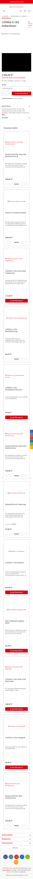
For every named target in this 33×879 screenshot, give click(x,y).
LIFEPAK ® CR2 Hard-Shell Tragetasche (15, 272)
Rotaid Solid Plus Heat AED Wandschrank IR (15, 155)
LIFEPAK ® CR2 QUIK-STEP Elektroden (15, 680)
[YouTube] (31, 437)
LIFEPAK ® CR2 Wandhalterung (11, 330)
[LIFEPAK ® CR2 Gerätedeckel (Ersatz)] (16, 376)
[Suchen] (21, 11)
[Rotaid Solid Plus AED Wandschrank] (16, 785)
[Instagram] (31, 434)
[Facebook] (31, 431)
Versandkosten (6, 870)
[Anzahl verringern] (4, 93)
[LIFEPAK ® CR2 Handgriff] (16, 726)
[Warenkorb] (29, 11)
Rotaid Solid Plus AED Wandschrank (13, 797)
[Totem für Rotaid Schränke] (16, 201)
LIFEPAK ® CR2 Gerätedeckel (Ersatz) (13, 389)
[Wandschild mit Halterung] (16, 493)
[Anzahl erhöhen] (9, 93)
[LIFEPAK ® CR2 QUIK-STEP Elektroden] (16, 668)
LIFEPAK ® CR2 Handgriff (15, 738)
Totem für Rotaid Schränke (15, 213)
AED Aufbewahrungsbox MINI (14, 622)
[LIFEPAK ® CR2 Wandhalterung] (16, 318)
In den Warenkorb (21, 93)
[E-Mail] (31, 444)
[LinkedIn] (31, 441)
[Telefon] (31, 447)
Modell (4, 85)
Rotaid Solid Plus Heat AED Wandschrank (15, 447)
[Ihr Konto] (25, 11)
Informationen (7, 843)
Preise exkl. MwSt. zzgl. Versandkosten (13, 77)
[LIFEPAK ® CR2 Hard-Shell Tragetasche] (16, 260)
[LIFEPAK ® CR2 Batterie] (16, 551)
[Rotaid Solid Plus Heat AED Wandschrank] (16, 435)
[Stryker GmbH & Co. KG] (30, 24)
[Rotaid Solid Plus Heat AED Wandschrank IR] (16, 143)
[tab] (16, 110)
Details (16, 184)
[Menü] (4, 11)
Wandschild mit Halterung (15, 504)
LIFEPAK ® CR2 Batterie (14, 563)
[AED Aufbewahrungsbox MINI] (16, 610)
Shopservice (6, 839)
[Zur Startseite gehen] (16, 7)
